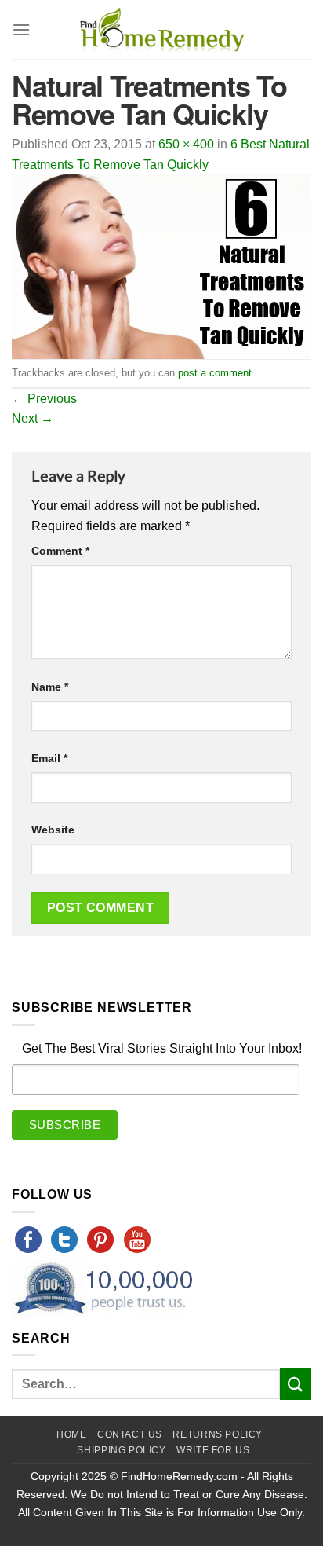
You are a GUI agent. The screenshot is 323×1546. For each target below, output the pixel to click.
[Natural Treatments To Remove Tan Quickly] (161, 266)
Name (49, 686)
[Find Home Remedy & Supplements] (161, 30)
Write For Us (212, 1450)
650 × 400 (186, 144)
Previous (44, 398)
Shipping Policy (121, 1450)
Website (52, 829)
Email (49, 758)
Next (32, 418)
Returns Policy (217, 1434)
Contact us (129, 1434)
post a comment (215, 373)
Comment (60, 550)
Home (71, 1434)
